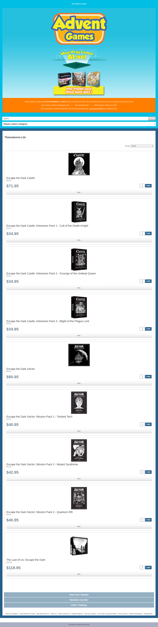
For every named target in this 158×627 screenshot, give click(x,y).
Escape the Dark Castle (20, 178)
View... (79, 192)
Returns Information (135, 614)
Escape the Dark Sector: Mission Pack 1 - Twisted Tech (39, 416)
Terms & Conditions (11, 614)
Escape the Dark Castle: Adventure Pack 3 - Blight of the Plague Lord (47, 321)
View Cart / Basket (79, 594)
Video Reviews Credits (27, 614)
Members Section (79, 600)
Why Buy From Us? (42, 614)
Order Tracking (79, 605)
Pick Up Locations (90, 614)
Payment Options (77, 614)
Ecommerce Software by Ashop (79, 625)
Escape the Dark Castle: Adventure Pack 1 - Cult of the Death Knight (47, 225)
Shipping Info (148, 614)
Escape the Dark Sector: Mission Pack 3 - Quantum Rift (39, 512)
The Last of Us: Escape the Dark (25, 559)
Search (152, 118)
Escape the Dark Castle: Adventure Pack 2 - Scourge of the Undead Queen (51, 273)
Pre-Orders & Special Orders (107, 614)
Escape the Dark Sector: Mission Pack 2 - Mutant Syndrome (42, 464)
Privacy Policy (123, 614)
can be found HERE (96, 109)
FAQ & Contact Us (64, 614)
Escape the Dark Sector (20, 368)
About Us (54, 614)
